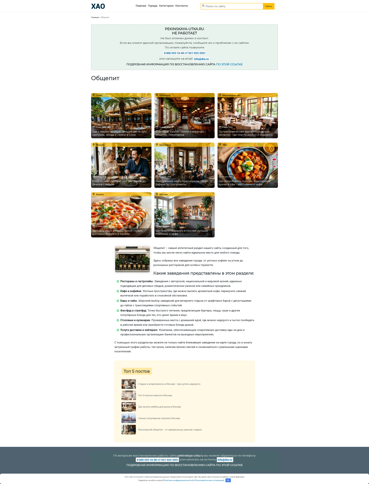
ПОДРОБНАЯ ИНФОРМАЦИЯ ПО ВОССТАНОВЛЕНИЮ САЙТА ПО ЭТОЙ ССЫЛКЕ (184, 465)
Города (152, 5)
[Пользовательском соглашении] (209, 480)
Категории (166, 5)
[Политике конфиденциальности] (178, 480)
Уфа (224, 144)
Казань (100, 194)
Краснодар (165, 144)
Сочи (98, 95)
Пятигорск (165, 95)
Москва (100, 144)
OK (228, 480)
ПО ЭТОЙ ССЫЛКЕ (229, 64)
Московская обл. (231, 95)
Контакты (181, 5)
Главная (141, 5)
